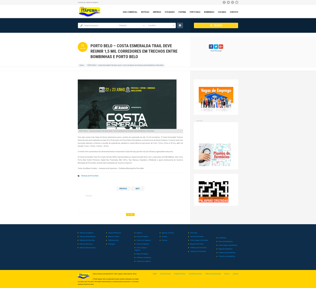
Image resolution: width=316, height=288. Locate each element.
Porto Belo (195, 12)
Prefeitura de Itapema (144, 257)
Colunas (222, 12)
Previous (123, 189)
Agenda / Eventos (168, 233)
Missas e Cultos (113, 236)
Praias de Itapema (143, 244)
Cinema (164, 236)
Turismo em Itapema (144, 240)
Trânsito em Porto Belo (198, 251)
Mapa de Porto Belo (196, 244)
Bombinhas (209, 12)
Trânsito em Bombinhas (227, 256)
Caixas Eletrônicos (114, 233)
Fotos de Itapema (142, 236)
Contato (234, 12)
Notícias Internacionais (88, 248)
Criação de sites (179, 274)
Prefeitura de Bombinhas (227, 253)
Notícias (145, 12)
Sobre (155, 274)
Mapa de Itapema (142, 254)
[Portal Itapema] (89, 11)
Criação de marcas (195, 274)
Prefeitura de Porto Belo (198, 248)
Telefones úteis (113, 240)
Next (138, 189)
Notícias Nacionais (86, 244)
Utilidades (170, 12)
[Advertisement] (130, 203)
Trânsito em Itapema (144, 261)
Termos (226, 274)
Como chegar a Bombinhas (228, 245)
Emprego (157, 12)
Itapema (182, 12)
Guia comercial (130, 12)
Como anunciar (165, 274)
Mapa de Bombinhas (226, 249)
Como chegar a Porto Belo (199, 240)
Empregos (111, 244)
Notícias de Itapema (86, 233)
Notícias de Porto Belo (90, 176)
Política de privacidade (213, 274)
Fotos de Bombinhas (226, 241)
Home (82, 65)
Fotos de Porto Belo (197, 236)
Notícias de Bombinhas (88, 236)
